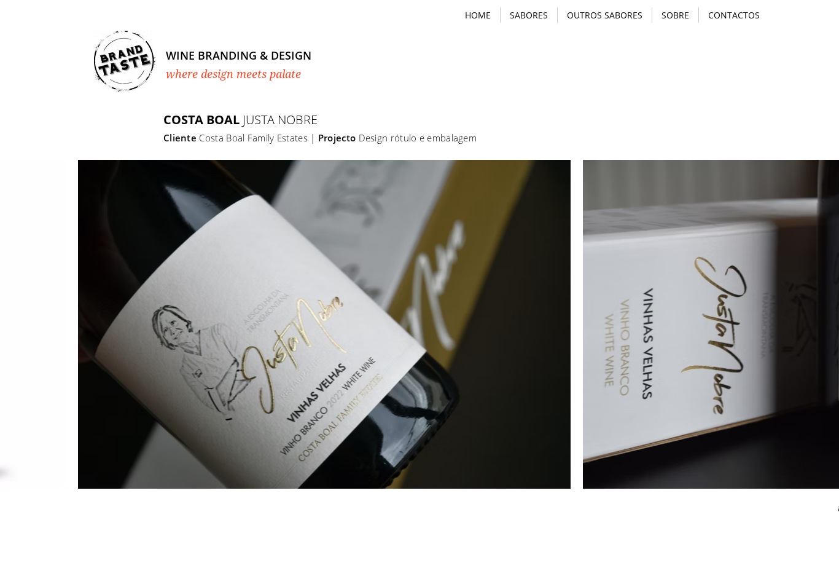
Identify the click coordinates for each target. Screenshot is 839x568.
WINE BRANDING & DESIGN (238, 55)
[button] (529, 15)
